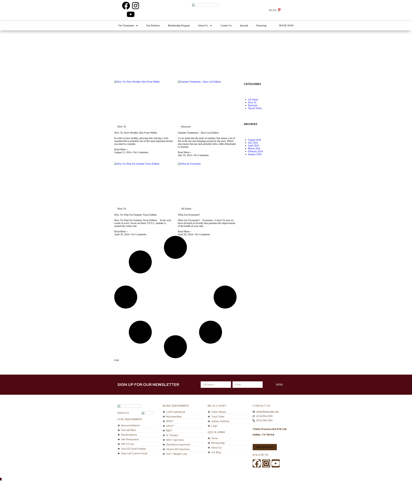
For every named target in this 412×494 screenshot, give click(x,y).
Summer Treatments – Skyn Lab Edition (198, 132)
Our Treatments (126, 25)
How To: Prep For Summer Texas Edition (135, 214)
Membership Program (179, 25)
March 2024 (254, 148)
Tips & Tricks (255, 108)
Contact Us (226, 25)
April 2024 (253, 145)
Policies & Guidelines (14, 484)
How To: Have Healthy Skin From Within (135, 132)
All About (253, 99)
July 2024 (253, 142)
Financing (261, 25)
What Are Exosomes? (189, 214)
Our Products (153, 25)
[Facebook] (126, 6)
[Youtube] (131, 14)
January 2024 (255, 154)
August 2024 (254, 139)
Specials (244, 25)
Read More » (121, 149)
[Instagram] (135, 6)
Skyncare (252, 105)
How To (252, 102)
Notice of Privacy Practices (18, 490)
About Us (203, 25)
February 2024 (255, 151)
